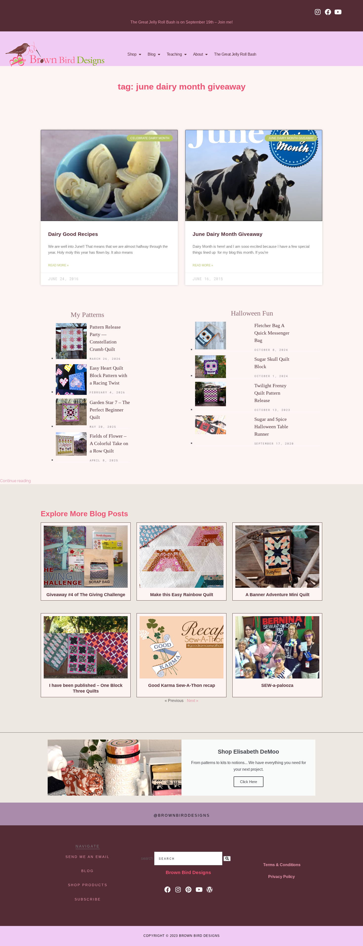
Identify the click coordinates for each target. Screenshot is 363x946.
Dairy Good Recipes (73, 234)
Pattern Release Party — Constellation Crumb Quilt (105, 338)
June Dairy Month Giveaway (227, 234)
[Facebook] (328, 12)
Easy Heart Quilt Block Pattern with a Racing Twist (108, 375)
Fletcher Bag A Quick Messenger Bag (271, 333)
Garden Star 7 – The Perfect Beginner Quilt (110, 410)
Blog (151, 54)
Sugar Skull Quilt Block (271, 362)
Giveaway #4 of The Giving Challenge (85, 594)
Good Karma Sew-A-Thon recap (181, 685)
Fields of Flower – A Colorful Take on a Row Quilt (109, 443)
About (198, 54)
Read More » (58, 265)
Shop (131, 54)
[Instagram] (318, 12)
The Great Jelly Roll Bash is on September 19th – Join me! (181, 22)
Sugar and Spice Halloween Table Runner (271, 426)
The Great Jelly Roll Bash (235, 54)
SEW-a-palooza (277, 685)
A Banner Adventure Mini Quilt (277, 594)
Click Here (248, 782)
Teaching (174, 54)
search (147, 858)
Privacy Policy (281, 877)
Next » (192, 700)
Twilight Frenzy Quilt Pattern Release (270, 393)
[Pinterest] (188, 889)
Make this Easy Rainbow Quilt (181, 594)
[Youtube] (338, 12)
